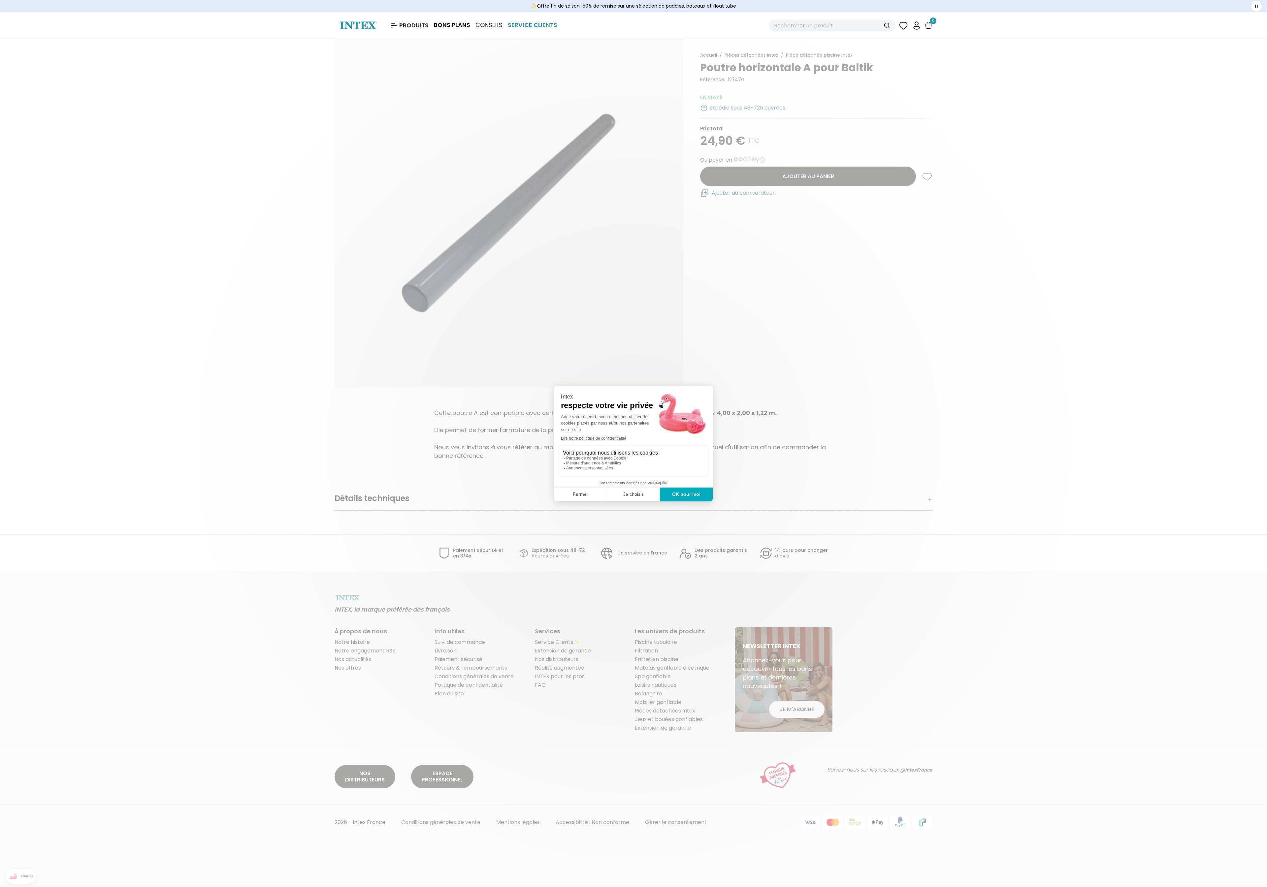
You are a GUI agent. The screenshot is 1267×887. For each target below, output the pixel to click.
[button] (917, 25)
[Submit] (887, 25)
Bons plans (452, 25)
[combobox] (832, 25)
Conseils (489, 25)
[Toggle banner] (1256, 6)
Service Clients (532, 25)
